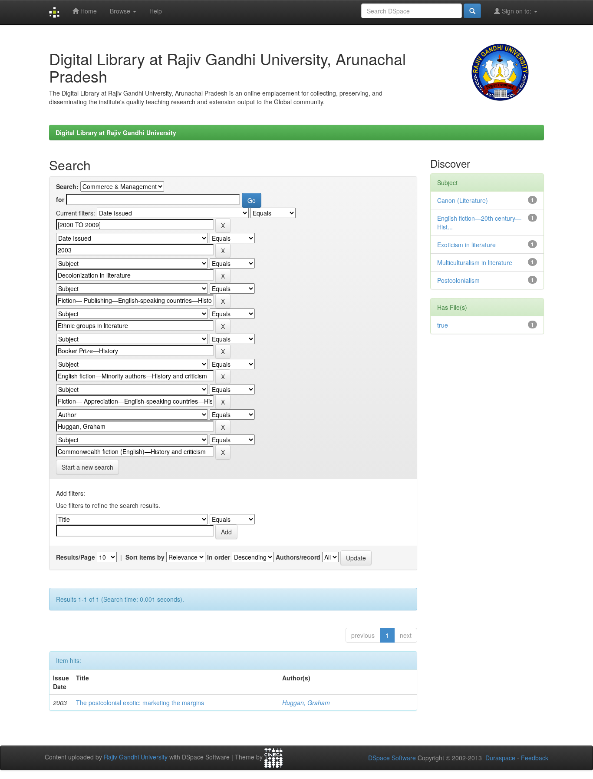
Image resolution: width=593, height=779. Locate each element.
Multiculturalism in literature (474, 262)
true (442, 325)
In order (218, 557)
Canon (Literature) (462, 200)
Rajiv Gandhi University (136, 757)
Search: (67, 186)
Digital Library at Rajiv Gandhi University (116, 132)
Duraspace (500, 757)
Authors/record (298, 557)
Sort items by (145, 557)
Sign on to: (516, 11)
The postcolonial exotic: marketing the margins (140, 702)
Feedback (534, 757)
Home (88, 11)
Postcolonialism (458, 280)
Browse (121, 11)
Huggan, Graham (306, 702)
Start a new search (87, 467)
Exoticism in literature (466, 244)
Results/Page (75, 557)
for (60, 199)
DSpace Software (392, 757)
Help (155, 11)
